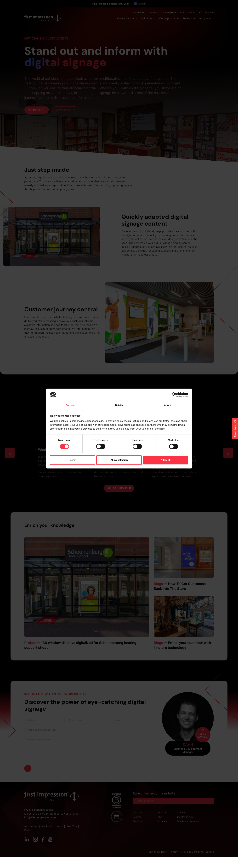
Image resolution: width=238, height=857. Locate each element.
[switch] (100, 446)
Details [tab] (119, 405)
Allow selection (119, 460)
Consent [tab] (70, 405)
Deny (72, 460)
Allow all (165, 460)
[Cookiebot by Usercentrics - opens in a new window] (174, 394)
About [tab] (167, 405)
